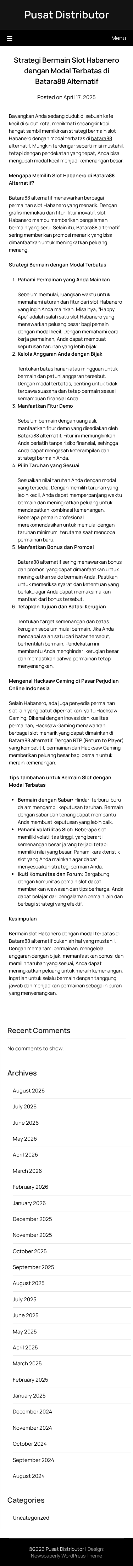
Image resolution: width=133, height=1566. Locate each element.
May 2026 (25, 1138)
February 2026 (30, 1187)
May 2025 (25, 1331)
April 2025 (25, 1347)
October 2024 (30, 1443)
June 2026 (26, 1122)
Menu (118, 38)
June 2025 (26, 1315)
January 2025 (29, 1395)
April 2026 (25, 1154)
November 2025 (32, 1235)
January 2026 (29, 1203)
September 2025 (33, 1267)
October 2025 (30, 1251)
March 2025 (27, 1363)
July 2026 (25, 1106)
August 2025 (29, 1283)
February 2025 (30, 1379)
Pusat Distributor (66, 14)
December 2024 (32, 1411)
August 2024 (29, 1476)
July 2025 (25, 1299)
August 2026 (29, 1090)
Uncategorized (31, 1517)
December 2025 (32, 1219)
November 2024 (32, 1428)
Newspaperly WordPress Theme (66, 1555)
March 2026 (27, 1171)
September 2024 (33, 1460)
